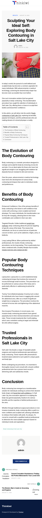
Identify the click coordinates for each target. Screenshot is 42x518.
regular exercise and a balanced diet (14, 250)
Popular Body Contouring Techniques (15, 135)
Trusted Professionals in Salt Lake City (16, 137)
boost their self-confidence (22, 393)
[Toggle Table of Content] (26, 127)
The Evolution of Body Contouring (14, 130)
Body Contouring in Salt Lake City (12, 429)
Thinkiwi (7, 506)
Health (15, 15)
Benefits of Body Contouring (13, 132)
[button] (2, 3)
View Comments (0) (21, 461)
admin (20, 45)
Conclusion (7, 139)
